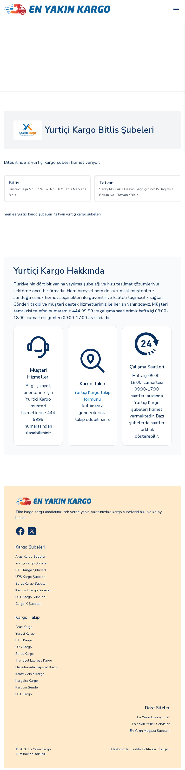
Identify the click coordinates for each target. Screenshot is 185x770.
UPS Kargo (23, 647)
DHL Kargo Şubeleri (30, 597)
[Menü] (176, 9)
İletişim (164, 749)
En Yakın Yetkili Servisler (151, 724)
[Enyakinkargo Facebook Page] (20, 531)
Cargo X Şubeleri (28, 603)
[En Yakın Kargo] (57, 9)
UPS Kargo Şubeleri (30, 576)
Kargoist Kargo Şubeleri (33, 590)
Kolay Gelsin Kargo (29, 674)
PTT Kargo (23, 640)
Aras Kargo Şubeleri (30, 556)
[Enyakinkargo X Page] (32, 531)
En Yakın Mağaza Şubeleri (150, 730)
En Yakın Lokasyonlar (153, 717)
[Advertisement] (92, 55)
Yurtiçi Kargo (25, 633)
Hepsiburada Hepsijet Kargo (36, 667)
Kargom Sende (26, 687)
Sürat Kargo (24, 653)
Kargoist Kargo (26, 680)
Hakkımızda (120, 749)
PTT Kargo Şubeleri (30, 570)
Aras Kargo (24, 627)
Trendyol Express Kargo (33, 660)
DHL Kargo (23, 694)
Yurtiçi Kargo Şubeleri (31, 563)
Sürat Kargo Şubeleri (31, 583)
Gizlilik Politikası (144, 749)
